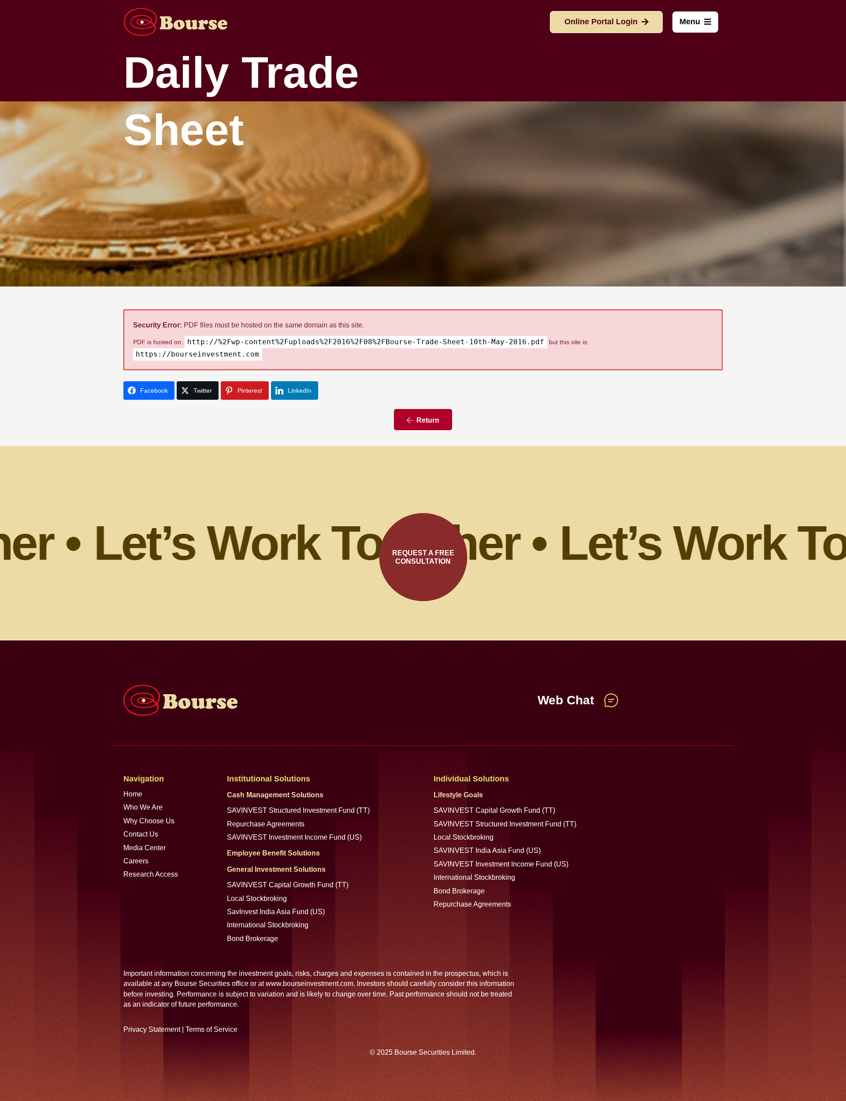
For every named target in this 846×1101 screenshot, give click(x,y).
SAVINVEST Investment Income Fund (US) (294, 837)
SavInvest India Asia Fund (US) (276, 911)
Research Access (150, 874)
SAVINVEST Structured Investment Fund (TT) (298, 810)
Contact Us (140, 834)
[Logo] (175, 22)
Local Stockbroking (257, 898)
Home (132, 794)
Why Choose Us (148, 821)
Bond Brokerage (252, 938)
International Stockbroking (267, 925)
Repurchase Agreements (265, 824)
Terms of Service (211, 1029)
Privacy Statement (151, 1029)
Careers (135, 861)
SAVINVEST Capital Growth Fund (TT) (288, 885)
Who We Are (143, 807)
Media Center (144, 848)
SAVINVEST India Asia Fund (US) (487, 850)
